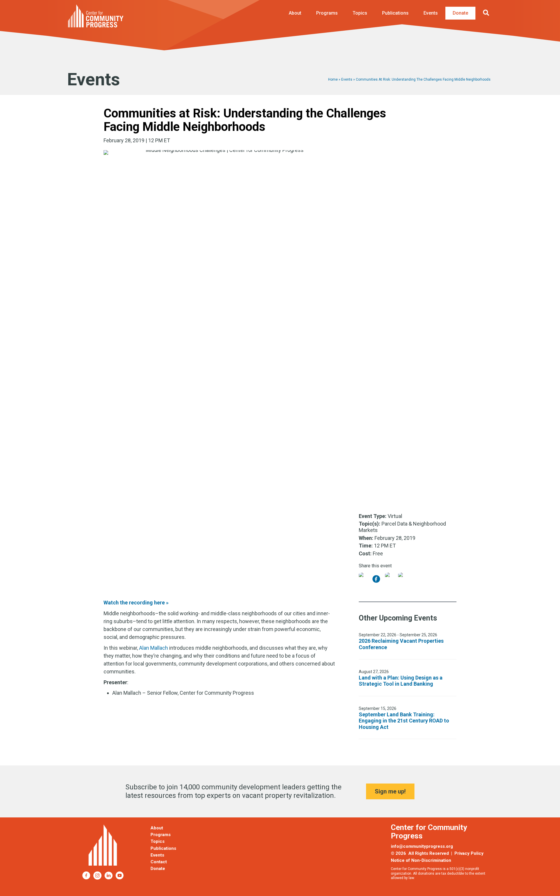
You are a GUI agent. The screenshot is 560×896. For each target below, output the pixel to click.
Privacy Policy (469, 853)
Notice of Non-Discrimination (421, 860)
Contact (158, 861)
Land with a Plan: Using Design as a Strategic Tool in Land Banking (400, 681)
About (295, 13)
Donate (460, 13)
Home (333, 79)
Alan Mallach (153, 648)
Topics (360, 13)
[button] (487, 13)
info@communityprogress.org (422, 846)
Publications (395, 13)
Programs (327, 13)
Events (431, 13)
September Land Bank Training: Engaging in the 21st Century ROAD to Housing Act (404, 720)
